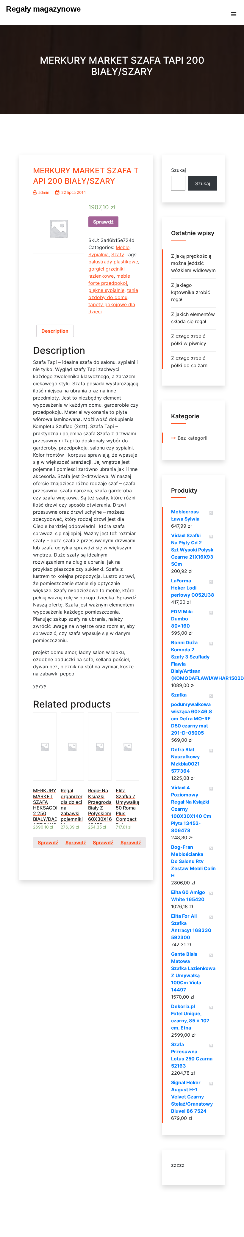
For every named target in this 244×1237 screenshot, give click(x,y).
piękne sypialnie (106, 290)
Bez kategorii (192, 438)
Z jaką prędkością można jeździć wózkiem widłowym (193, 263)
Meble (122, 247)
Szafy (117, 254)
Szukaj (178, 170)
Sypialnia (98, 254)
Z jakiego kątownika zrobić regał (190, 292)
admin (43, 192)
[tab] (54, 331)
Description (54, 331)
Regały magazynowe (43, 8)
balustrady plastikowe (113, 262)
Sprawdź (103, 222)
